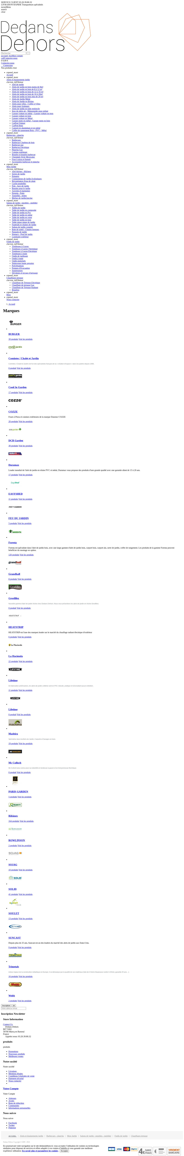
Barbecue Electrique (20, 147)
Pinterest (12, 1128)
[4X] (145, 1155)
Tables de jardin (18, 208)
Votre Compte (10, 1088)
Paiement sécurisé (16, 1078)
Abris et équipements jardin (31, 1136)
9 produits (12, 947)
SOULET (13, 913)
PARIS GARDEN (18, 791)
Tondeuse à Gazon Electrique (24, 251)
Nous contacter (14, 1081)
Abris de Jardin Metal (21, 99)
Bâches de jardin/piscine (22, 198)
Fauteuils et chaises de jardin (24, 225)
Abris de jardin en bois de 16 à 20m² (27, 94)
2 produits (12, 845)
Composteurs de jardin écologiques (27, 179)
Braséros (15, 290)
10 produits (13, 870)
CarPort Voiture (18, 123)
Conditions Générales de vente (21, 1076)
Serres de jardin (18, 174)
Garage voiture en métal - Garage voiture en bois (32, 113)
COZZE (13, 411)
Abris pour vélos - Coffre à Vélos (26, 104)
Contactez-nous (9, 58)
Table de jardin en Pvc (21, 212)
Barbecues (16, 140)
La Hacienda (15, 656)
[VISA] (119, 1150)
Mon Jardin (72, 1136)
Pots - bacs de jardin (20, 186)
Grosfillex (13, 598)
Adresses (12, 1098)
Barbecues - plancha (55, 1136)
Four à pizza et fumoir (21, 159)
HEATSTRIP (15, 627)
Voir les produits (25, 339)
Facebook (12, 1123)
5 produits (12, 523)
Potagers (15, 176)
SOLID (12, 889)
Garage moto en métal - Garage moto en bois (31, 121)
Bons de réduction (16, 1103)
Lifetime (13, 680)
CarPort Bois (17, 125)
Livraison (12, 1071)
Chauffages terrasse (139, 1136)
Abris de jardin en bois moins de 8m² (27, 87)
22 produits (13, 661)
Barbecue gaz (17, 145)
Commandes (13, 1105)
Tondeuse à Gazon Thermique (25, 249)
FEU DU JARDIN (18, 518)
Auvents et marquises (21, 191)
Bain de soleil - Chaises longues (25, 229)
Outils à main (17, 258)
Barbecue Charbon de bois (23, 142)
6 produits (12, 637)
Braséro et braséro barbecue (23, 154)
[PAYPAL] (134, 1150)
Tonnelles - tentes (19, 196)
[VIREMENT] (174, 1155)
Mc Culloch (14, 762)
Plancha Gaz (17, 150)
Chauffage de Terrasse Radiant (25, 287)
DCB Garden (15, 440)
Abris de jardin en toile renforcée (26, 109)
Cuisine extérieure (19, 152)
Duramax (13, 465)
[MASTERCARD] (126, 1150)
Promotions (13, 1051)
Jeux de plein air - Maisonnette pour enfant (30, 111)
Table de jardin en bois (21, 220)
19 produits (13, 743)
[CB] (111, 1150)
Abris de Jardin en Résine (23, 101)
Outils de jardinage (20, 256)
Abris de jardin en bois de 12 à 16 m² (27, 92)
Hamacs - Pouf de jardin (22, 234)
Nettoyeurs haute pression (23, 263)
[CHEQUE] (159, 1155)
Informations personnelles (19, 1108)
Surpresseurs (17, 270)
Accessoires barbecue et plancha (25, 162)
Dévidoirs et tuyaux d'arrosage (25, 273)
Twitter (11, 1125)
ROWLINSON (16, 840)
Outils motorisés (19, 261)
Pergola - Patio (18, 193)
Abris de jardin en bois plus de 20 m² (27, 96)
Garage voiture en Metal (22, 118)
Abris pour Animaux (20, 106)
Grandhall (14, 574)
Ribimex (13, 815)
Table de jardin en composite (24, 210)
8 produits (12, 579)
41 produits (13, 894)
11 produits (13, 499)
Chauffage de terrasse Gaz (23, 285)
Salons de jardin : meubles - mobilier (95, 1136)
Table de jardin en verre (22, 217)
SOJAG (12, 864)
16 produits (13, 976)
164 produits (13, 821)
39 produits (13, 339)
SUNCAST (14, 937)
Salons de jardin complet (22, 227)
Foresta (12, 542)
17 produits (13, 392)
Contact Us (8, 1024)
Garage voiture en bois (21, 116)
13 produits (13, 918)
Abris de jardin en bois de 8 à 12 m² (27, 89)
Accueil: (12, 1136)
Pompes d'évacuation (21, 268)
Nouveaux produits (16, 1054)
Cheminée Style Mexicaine (23, 157)
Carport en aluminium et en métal (26, 128)
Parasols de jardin (19, 232)
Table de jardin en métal (22, 215)
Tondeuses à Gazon (20, 246)
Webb (11, 995)
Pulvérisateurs (18, 266)
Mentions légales (15, 1073)
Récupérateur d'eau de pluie (23, 181)
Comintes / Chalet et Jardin (23, 358)
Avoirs (11, 1101)
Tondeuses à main (19, 254)
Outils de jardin (121, 1136)
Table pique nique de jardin (23, 222)
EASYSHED (15, 493)
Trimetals (13, 966)
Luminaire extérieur (20, 237)
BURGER (14, 334)
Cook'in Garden (17, 387)
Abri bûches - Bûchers (21, 171)
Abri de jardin (18, 84)
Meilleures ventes (15, 1056)
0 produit (12, 368)
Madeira (13, 733)
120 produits (13, 555)
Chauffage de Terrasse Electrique (26, 283)
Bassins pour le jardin (21, 188)
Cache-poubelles (19, 183)
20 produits (13, 421)
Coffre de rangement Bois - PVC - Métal (29, 130)
